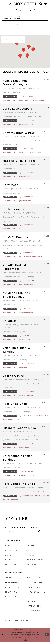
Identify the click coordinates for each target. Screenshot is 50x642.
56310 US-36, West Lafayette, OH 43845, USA (22, 137)
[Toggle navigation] (5, 4)
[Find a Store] (10, 4)
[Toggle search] (40, 4)
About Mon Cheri (34, 582)
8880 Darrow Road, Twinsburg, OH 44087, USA (22, 356)
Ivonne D (30, 117)
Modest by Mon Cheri (34, 440)
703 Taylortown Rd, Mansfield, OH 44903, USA (22, 88)
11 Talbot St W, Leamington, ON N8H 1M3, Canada (23, 464)
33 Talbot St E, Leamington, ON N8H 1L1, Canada (23, 488)
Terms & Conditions (35, 592)
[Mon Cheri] (17, 518)
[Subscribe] (38, 531)
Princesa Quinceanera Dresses (25, 245)
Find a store (11, 592)
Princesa (30, 555)
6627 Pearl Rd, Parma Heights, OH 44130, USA (22, 241)
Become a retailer (13, 587)
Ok (47, 635)
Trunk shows (11, 578)
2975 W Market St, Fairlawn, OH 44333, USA (21, 165)
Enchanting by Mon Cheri (33, 141)
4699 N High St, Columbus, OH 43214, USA (20, 189)
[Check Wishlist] (45, 4)
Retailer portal (12, 582)
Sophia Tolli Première (11, 388)
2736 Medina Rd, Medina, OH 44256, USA (20, 113)
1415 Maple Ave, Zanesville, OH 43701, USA (20, 301)
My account (11, 596)
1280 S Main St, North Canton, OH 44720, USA (22, 273)
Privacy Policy (33, 587)
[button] (29, 47)
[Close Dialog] (2, 634)
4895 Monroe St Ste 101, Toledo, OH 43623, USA (23, 408)
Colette (30, 550)
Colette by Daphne (21, 332)
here (26, 640)
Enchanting (11, 564)
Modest (8, 560)
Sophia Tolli (17, 305)
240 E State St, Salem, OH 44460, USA (19, 432)
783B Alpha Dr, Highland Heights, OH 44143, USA (23, 380)
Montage (38, 117)
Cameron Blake (19, 117)
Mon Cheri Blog (33, 578)
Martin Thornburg (10, 145)
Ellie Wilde (17, 93)
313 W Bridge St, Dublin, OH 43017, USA (19, 213)
